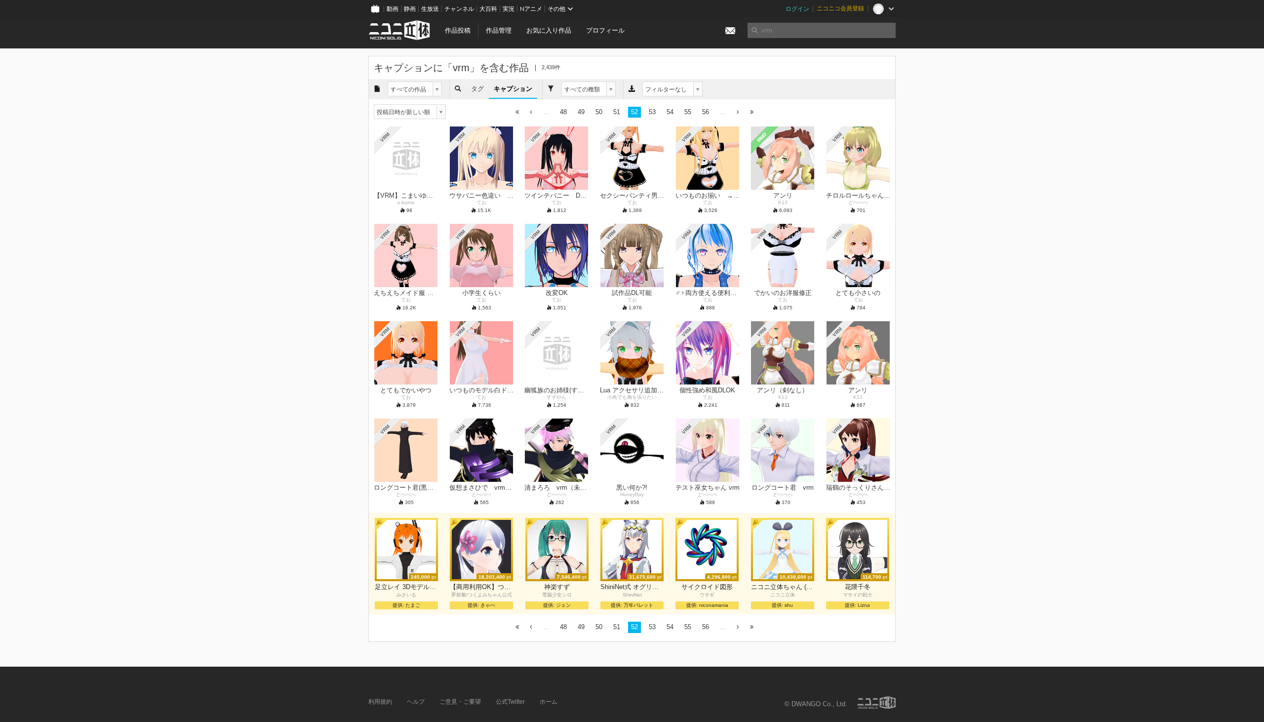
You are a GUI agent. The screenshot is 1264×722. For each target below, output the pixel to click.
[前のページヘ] (531, 112)
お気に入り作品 (548, 30)
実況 (508, 9)
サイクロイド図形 (707, 587)
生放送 (430, 9)
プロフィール (605, 30)
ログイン (797, 9)
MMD (762, 137)
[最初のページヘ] (517, 112)
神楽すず (557, 587)
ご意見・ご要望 (460, 701)
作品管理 (499, 30)
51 (616, 112)
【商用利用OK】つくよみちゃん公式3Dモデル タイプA (481, 587)
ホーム (548, 701)
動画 (392, 9)
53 (652, 112)
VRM (385, 137)
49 (581, 112)
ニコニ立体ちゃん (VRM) (782, 587)
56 (705, 112)
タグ (477, 88)
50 (598, 112)
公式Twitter (510, 701)
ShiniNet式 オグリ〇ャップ (632, 587)
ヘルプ (416, 701)
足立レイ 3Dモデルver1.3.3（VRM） (406, 587)
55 (687, 112)
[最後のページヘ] (751, 112)
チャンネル (459, 9)
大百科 (488, 9)
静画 (410, 9)
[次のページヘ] (738, 112)
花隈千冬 (857, 587)
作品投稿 (458, 30)
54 (670, 112)
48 (563, 112)
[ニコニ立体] (876, 702)
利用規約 (380, 701)
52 (634, 112)
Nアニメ (531, 9)
